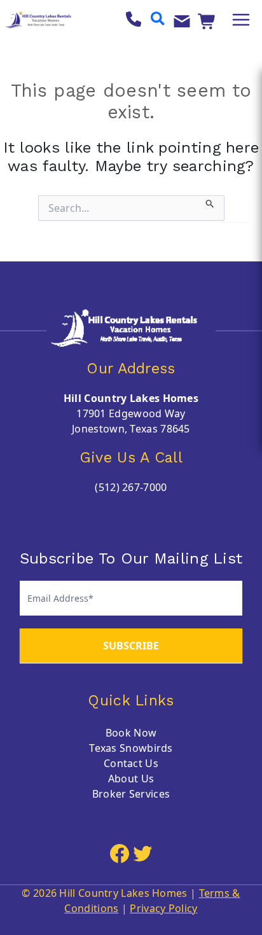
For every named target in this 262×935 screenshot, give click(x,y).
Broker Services (131, 794)
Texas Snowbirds (131, 748)
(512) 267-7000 (131, 487)
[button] (158, 20)
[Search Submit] (210, 201)
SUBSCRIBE (131, 646)
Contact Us (131, 763)
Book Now (131, 733)
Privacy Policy (163, 908)
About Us (131, 779)
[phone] (133, 19)
